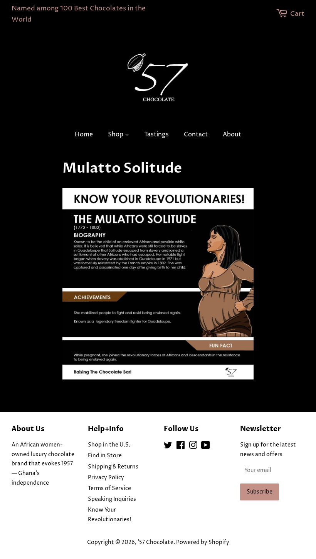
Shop (116, 134)
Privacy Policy (106, 478)
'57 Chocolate (155, 542)
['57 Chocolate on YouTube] (205, 447)
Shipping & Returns (113, 467)
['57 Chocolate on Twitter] (168, 447)
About (232, 134)
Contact (196, 134)
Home (84, 134)
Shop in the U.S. (109, 445)
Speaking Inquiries (112, 499)
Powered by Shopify (202, 542)
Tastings (156, 134)
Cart (297, 13)
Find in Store (105, 456)
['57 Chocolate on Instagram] (193, 447)
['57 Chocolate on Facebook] (180, 447)
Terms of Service (109, 488)
